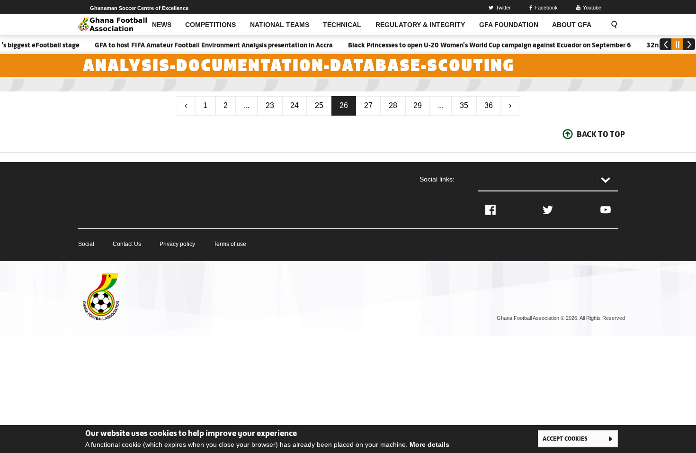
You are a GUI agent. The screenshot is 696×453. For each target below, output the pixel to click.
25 (319, 105)
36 (488, 105)
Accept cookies (565, 438)
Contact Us (127, 244)
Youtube (592, 7)
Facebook (546, 7)
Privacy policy (177, 244)
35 (464, 105)
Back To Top (601, 134)
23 (270, 105)
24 (294, 105)
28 (393, 105)
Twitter (503, 7)
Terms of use (230, 244)
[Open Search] (611, 24)
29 (417, 105)
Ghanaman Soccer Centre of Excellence (139, 8)
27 (368, 105)
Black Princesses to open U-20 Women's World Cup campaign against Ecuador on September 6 (483, 45)
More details (429, 444)
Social (86, 244)
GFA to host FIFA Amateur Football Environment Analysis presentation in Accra (207, 45)
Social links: (437, 179)
